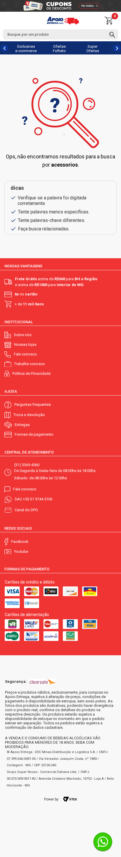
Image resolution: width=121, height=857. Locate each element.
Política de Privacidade (31, 373)
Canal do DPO (26, 510)
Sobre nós (22, 335)
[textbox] (60, 34)
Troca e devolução (29, 415)
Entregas (22, 424)
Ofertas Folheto (59, 48)
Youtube (21, 551)
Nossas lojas (25, 344)
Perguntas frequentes (32, 404)
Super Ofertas (92, 48)
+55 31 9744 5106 (37, 499)
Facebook (19, 541)
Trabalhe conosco (29, 364)
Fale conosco (25, 354)
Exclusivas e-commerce (26, 48)
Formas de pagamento (34, 434)
